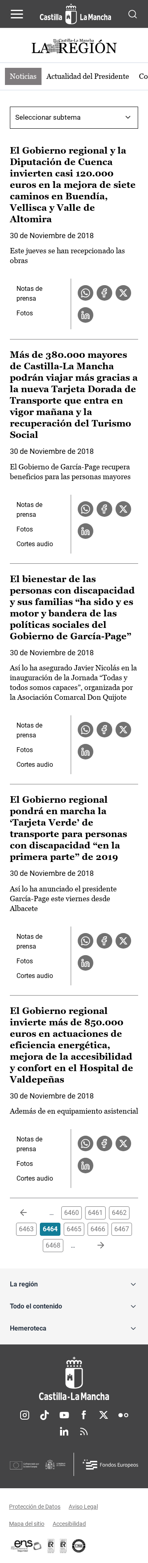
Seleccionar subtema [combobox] (48, 117)
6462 (119, 1213)
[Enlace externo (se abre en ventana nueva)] (63, 1545)
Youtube (64, 1415)
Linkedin (64, 1431)
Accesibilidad (69, 1524)
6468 (53, 1245)
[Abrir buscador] (132, 13)
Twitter (103, 1415)
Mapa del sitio (26, 1524)
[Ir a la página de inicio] (75, 14)
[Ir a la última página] (94, 1245)
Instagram (25, 1415)
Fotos (24, 313)
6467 (121, 1229)
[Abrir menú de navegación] (17, 14)
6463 (26, 1229)
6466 (97, 1229)
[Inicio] (74, 1378)
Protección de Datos (34, 1506)
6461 (95, 1213)
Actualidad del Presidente (87, 76)
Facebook (84, 1415)
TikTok (44, 1415)
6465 (74, 1229)
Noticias (23, 76)
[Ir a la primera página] (30, 1212)
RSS (84, 1431)
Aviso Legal (83, 1506)
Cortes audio (34, 544)
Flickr (123, 1415)
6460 (71, 1213)
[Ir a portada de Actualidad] (74, 47)
